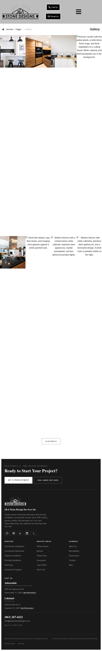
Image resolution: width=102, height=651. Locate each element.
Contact (72, 560)
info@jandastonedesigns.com (17, 621)
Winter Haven (42, 546)
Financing (9, 565)
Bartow (40, 551)
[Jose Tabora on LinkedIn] (26, 533)
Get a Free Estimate (18, 480)
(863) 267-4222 (14, 617)
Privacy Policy (10, 643)
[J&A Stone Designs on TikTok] (20, 533)
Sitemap (21, 643)
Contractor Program (13, 570)
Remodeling (74, 551)
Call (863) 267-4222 (48, 480)
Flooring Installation (13, 560)
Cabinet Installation (13, 556)
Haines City (42, 556)
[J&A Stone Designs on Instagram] (7, 533)
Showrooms (74, 556)
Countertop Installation (14, 546)
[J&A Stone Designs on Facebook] (13, 533)
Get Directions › (30, 593)
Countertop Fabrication (14, 551)
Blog (71, 565)
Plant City (41, 570)
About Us (73, 546)
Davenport (41, 560)
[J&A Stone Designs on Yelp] (33, 533)
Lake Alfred (41, 565)
